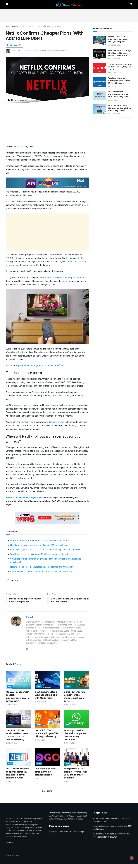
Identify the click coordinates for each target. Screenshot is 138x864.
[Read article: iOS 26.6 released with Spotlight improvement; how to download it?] (18, 680)
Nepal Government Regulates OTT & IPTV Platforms (40, 365)
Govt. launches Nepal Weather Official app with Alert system (46, 695)
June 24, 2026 (115, 59)
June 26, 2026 (115, 114)
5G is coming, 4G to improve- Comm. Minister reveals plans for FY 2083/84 (45, 549)
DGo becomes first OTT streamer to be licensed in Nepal (47, 771)
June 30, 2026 (70, 743)
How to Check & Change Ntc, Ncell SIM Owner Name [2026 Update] (119, 53)
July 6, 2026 (40, 740)
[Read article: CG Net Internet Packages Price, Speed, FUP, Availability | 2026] (99, 95)
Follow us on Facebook (17, 497)
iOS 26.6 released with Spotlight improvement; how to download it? (17, 696)
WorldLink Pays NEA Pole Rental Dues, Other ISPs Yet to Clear (39, 540)
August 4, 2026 (115, 72)
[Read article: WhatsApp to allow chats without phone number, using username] (76, 719)
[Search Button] (131, 4)
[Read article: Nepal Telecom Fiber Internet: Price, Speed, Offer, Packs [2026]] (99, 40)
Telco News (63, 831)
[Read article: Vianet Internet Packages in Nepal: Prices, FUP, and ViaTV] (99, 68)
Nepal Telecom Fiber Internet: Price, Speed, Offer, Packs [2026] (118, 39)
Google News (35, 497)
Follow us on (13, 45)
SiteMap (9, 842)
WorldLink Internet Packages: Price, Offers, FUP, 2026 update (119, 80)
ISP (71, 831)
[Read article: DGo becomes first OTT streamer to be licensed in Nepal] (47, 757)
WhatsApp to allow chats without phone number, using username (75, 735)
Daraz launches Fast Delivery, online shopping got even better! (75, 696)
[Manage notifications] (132, 858)
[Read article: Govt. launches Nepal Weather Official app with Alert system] (47, 680)
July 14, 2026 (41, 702)
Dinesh (17, 50)
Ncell (55, 831)
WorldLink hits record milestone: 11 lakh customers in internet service (42, 554)
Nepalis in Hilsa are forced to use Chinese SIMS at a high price (39, 545)
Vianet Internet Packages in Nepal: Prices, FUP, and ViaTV (120, 66)
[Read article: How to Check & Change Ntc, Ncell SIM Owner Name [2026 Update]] (99, 54)
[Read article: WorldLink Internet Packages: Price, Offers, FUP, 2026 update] (99, 82)
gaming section (60, 422)
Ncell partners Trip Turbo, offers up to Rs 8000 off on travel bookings (75, 773)
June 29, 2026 (12, 781)
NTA (75, 831)
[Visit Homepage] (69, 4)
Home (8, 26)
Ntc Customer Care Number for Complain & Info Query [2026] (119, 108)
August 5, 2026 (115, 45)
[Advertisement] (69, 15)
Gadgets (81, 831)
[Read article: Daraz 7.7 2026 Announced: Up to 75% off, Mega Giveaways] (47, 719)
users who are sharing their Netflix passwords (60, 277)
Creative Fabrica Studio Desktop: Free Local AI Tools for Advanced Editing (17, 735)
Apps (14, 26)
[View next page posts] (115, 117)
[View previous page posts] (110, 117)
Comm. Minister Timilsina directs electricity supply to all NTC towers (42, 571)
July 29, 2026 (12, 705)
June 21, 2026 (70, 781)
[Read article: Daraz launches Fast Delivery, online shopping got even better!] (76, 680)
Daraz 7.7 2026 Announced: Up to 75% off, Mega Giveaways (47, 733)
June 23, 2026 (41, 778)
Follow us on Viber (60, 812)
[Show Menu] (7, 4)
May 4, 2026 (114, 100)
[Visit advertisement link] (47, 183)
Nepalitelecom (17, 855)
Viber (49, 497)
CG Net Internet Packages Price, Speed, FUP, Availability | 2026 (119, 94)
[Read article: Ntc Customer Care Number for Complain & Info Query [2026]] (99, 109)
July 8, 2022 (28, 50)
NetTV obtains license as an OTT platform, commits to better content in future (17, 773)
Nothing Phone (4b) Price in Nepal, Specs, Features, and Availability (41, 567)
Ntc (50, 831)
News (44, 50)
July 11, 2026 (12, 743)
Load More (47, 791)
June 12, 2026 (115, 86)
